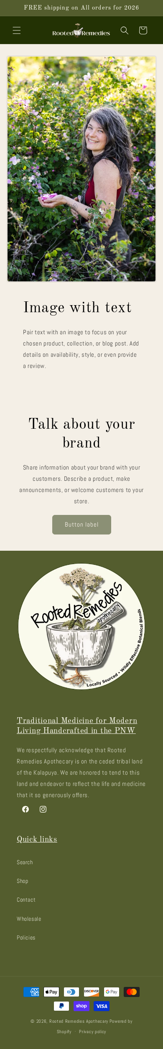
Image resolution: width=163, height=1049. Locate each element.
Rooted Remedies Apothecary (78, 1021)
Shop (22, 881)
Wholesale (29, 918)
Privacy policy (92, 1031)
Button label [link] (82, 524)
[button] (17, 30)
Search (25, 862)
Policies (26, 937)
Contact (26, 899)
